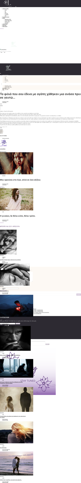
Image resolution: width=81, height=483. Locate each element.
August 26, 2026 (5, 293)
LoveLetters (4, 102)
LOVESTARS (4, 24)
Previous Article (3, 151)
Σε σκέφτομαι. (3, 447)
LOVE (6, 9)
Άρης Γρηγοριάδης (5, 292)
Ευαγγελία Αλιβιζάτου (6, 449)
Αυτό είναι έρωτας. (4, 290)
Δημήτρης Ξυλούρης (5, 323)
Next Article (2, 187)
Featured (3, 257)
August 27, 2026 (5, 262)
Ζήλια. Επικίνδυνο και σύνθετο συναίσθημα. (10, 355)
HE (5, 11)
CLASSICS (6, 14)
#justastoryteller (5, 17)
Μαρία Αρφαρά (5, 419)
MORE (3, 18)
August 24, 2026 (5, 420)
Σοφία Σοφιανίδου (5, 481)
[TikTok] (7, 52)
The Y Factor (4, 220)
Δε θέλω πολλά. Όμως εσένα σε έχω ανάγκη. (10, 259)
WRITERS (4, 25)
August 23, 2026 (5, 482)
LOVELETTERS (5, 8)
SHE (5, 12)
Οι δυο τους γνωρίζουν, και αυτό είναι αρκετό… (11, 479)
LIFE (5, 15)
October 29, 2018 (5, 183)
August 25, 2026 (5, 357)
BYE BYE (6, 13)
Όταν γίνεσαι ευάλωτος (5, 322)
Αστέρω (3, 261)
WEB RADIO (4, 26)
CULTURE (6, 22)
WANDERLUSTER (8, 19)
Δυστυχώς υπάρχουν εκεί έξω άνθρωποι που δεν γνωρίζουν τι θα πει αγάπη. (11, 382)
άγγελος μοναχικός (5, 138)
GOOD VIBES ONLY (8, 20)
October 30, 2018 (5, 101)
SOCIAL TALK (7, 21)
